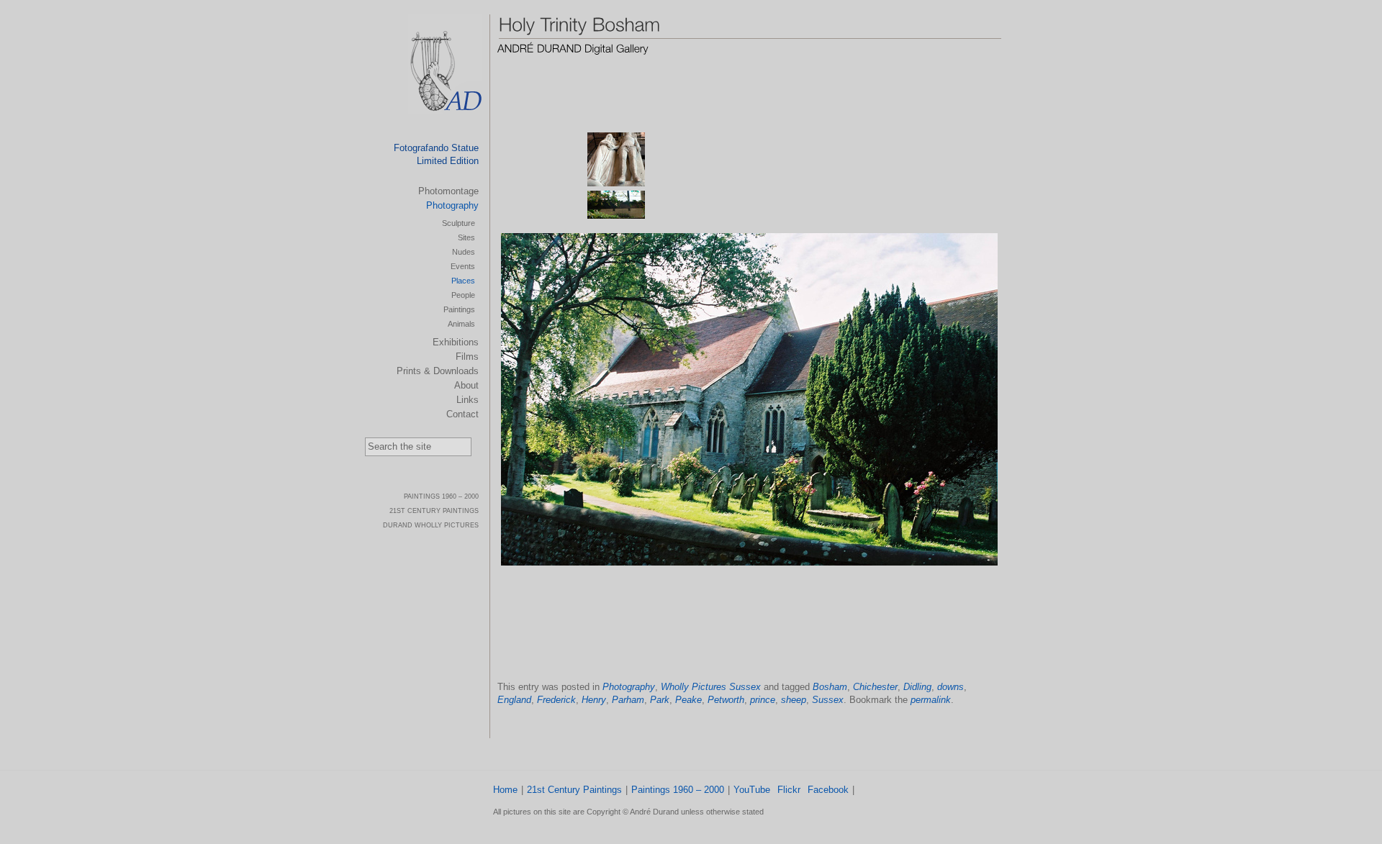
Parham (628, 699)
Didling (917, 686)
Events (463, 266)
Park (659, 699)
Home (505, 789)
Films (467, 356)
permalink (931, 699)
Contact (462, 414)
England (514, 699)
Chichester (875, 686)
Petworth (726, 699)
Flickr (788, 789)
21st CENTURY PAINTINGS (434, 510)
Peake (688, 699)
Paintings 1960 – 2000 (677, 789)
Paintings (459, 309)
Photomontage (448, 191)
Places (463, 280)
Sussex (828, 699)
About (466, 385)
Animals (461, 323)
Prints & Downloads (438, 371)
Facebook (828, 789)
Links (467, 399)
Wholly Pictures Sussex (711, 686)
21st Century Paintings (574, 789)
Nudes (463, 252)
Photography (628, 686)
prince (762, 699)
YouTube (751, 789)
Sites (466, 237)
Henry (594, 699)
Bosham (830, 686)
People (463, 295)
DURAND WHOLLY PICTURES (431, 525)
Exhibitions (456, 342)
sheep (793, 699)
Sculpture (458, 223)
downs (950, 686)
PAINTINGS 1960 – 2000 (441, 496)
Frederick (556, 699)
